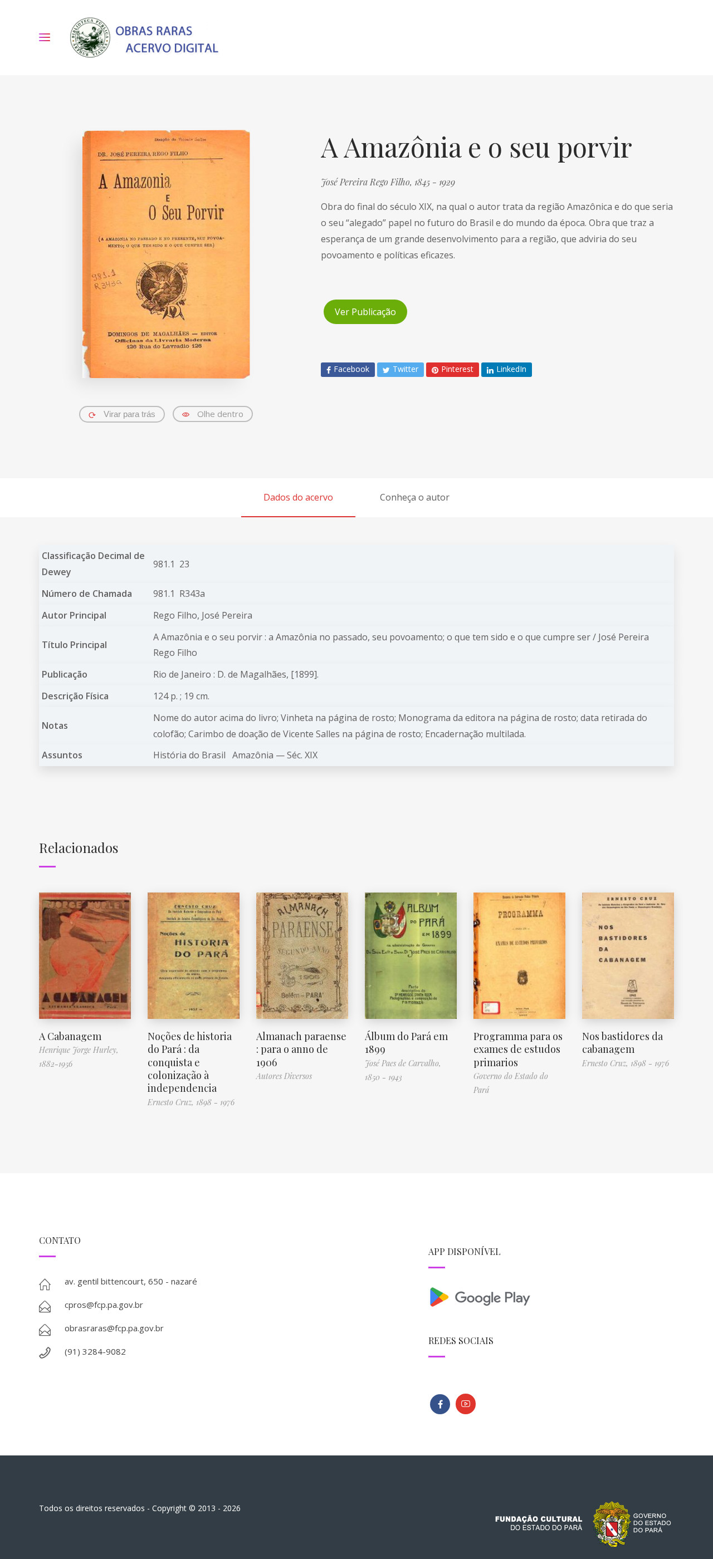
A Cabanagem (70, 1036)
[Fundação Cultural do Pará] (466, 1404)
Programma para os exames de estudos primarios (518, 1049)
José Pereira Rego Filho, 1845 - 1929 (388, 182)
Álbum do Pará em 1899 (406, 1042)
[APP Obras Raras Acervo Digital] (551, 1296)
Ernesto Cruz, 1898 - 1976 (191, 1102)
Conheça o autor (415, 497)
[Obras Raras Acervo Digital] (144, 37)
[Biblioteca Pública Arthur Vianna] (440, 1404)
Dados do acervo (298, 497)
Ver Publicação (365, 312)
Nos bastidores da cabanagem (622, 1042)
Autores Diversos (284, 1076)
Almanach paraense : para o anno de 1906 (301, 1049)
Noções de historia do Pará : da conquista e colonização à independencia (190, 1062)
